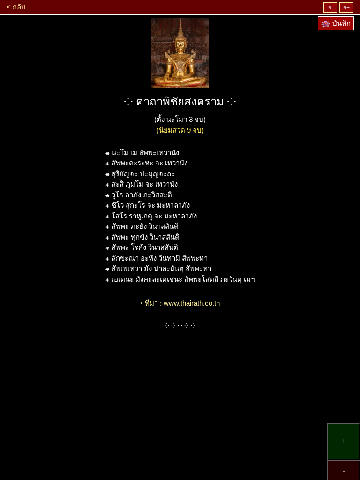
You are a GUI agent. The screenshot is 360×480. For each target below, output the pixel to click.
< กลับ (16, 7)
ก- (330, 7)
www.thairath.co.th (192, 303)
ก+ (346, 7)
